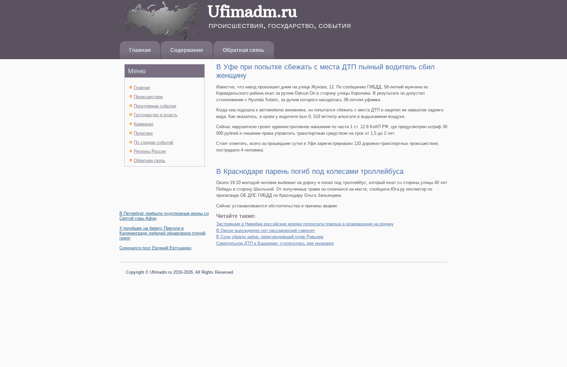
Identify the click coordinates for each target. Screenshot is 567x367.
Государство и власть (156, 114)
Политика (143, 133)
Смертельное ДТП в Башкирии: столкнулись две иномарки (275, 243)
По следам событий (153, 142)
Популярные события (155, 105)
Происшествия (148, 96)
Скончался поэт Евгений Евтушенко (155, 247)
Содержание (186, 50)
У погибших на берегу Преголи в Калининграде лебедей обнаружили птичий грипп (162, 233)
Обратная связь (243, 50)
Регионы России (150, 151)
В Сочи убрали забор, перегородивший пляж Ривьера (269, 236)
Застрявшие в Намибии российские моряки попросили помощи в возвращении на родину (305, 223)
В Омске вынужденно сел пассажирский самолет (265, 230)
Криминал (144, 124)
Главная (140, 50)
